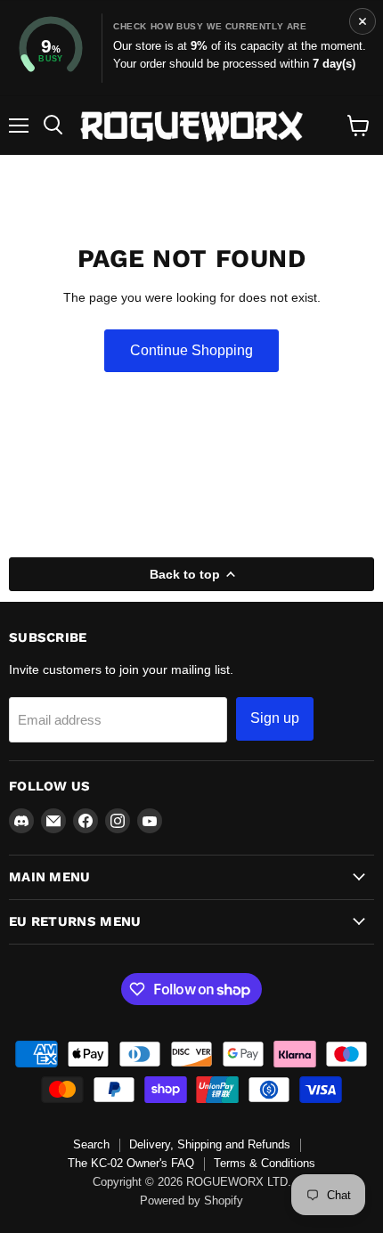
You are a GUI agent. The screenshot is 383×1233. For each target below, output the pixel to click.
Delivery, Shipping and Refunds (209, 1144)
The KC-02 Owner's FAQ (131, 1163)
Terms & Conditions (264, 1163)
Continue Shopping (191, 350)
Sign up (274, 718)
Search (91, 1144)
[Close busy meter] (362, 21)
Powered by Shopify (191, 1200)
